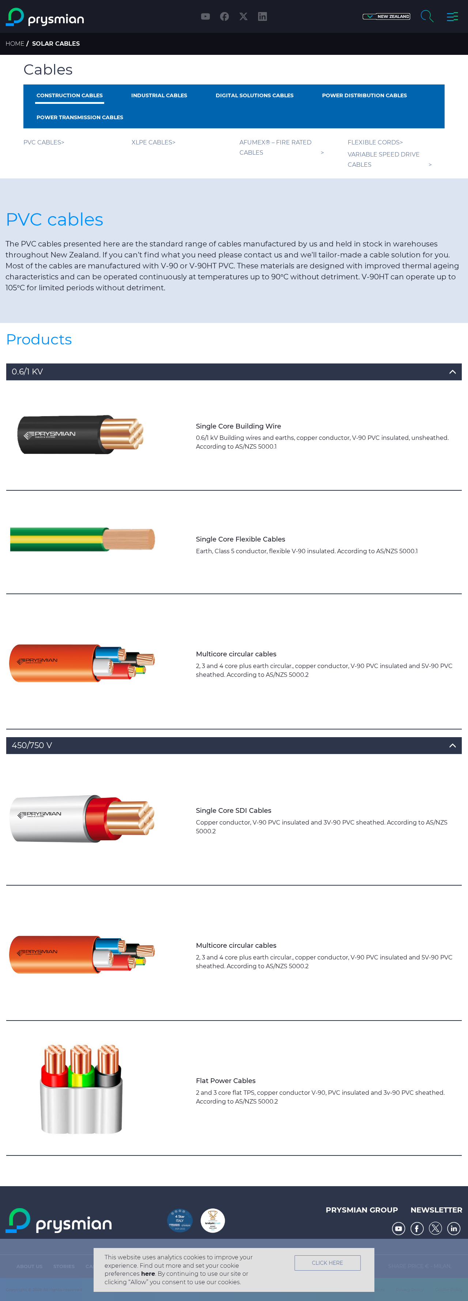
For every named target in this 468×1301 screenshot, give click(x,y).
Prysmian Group (362, 1210)
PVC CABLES (42, 142)
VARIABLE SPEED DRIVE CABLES (384, 159)
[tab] (234, 372)
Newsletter (437, 1210)
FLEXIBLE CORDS (374, 142)
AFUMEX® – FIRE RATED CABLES (275, 147)
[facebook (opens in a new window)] (224, 16)
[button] (386, 17)
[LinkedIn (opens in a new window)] (262, 16)
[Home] (59, 17)
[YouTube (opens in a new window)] (205, 16)
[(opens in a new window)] (398, 1228)
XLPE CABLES (152, 142)
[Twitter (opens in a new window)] (243, 16)
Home (14, 43)
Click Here (327, 1263)
